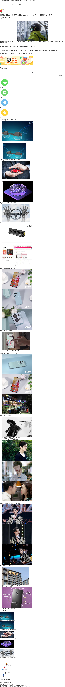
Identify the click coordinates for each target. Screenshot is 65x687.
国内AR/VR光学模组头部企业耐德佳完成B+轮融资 (8, 119)
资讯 (2, 0)
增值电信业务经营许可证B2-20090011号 (6, 682)
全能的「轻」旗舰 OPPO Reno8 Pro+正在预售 (7, 268)
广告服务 (10, 684)
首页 (0, 0)
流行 (4, 0)
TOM (3, 609)
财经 (25, 0)
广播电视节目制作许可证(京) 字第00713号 (6, 679)
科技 (35, 0)
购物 (33, 0)
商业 (22, 0)
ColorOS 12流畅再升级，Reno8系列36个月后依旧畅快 (10, 350)
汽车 (31, 0)
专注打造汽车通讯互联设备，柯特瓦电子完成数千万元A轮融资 (10, 159)
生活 (15, 0)
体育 (7, 0)
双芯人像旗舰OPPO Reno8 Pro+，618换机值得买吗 (8, 353)
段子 (28, 0)
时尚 (10, 0)
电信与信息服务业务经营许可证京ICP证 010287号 (8, 677)
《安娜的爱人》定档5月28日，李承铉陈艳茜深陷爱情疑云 (9, 439)
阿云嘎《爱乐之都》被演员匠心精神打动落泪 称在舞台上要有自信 (10, 503)
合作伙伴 (7, 684)
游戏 (12, 0)
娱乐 (5, 0)
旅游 (13, 0)
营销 (18, 0)
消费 (30, 0)
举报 (0, 67)
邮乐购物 (4, 684)
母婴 (17, 0)
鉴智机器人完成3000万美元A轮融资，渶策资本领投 (8, 202)
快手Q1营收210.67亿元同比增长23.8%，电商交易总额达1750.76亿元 (13, 585)
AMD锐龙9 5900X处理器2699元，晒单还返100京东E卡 (11, 265)
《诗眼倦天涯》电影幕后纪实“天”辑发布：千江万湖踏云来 (11, 437)
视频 (23, 0)
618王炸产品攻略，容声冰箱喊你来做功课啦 (9, 608)
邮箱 (20, 0)
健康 (26, 0)
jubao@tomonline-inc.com (26, 686)
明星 (9, 0)
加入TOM (13, 684)
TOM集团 (1, 684)
